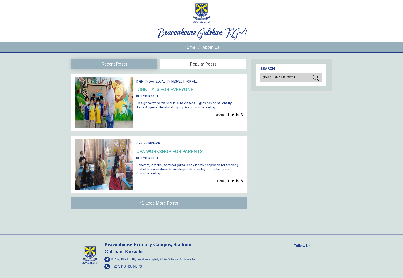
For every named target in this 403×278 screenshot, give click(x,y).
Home (189, 47)
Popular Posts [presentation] (203, 64)
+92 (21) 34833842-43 (126, 266)
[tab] (114, 64)
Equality (163, 81)
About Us (210, 47)
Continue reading (203, 107)
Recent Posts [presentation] (114, 64)
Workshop (152, 143)
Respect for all (184, 81)
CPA (139, 143)
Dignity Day (145, 81)
